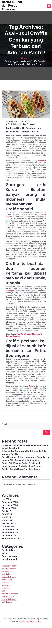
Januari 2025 (8, 526)
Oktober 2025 (9, 508)
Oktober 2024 (9, 535)
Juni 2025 (7, 514)
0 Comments (30, 124)
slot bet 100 (7, 580)
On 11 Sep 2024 (12, 121)
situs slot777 (7, 571)
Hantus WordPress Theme (31, 621)
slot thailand (7, 574)
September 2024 (10, 538)
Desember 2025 (10, 502)
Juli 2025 (6, 511)
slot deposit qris (12, 291)
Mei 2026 (6, 499)
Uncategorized (9, 559)
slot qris (5, 583)
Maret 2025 (7, 520)
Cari (4, 424)
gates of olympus (9, 577)
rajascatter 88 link (9, 566)
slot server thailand (10, 594)
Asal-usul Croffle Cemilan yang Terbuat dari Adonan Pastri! (23, 130)
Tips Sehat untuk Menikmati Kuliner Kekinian (24, 335)
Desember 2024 (10, 529)
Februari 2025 (9, 523)
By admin (26, 121)
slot (3, 591)
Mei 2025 (6, 517)
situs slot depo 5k (9, 569)
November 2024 (10, 532)
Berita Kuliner (13, 124)
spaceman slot (8, 596)
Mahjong (32, 386)
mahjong (5, 588)
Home (24, 58)
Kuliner (5, 553)
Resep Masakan (10, 556)
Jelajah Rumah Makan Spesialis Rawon (21, 469)
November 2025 (10, 505)
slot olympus (7, 585)
